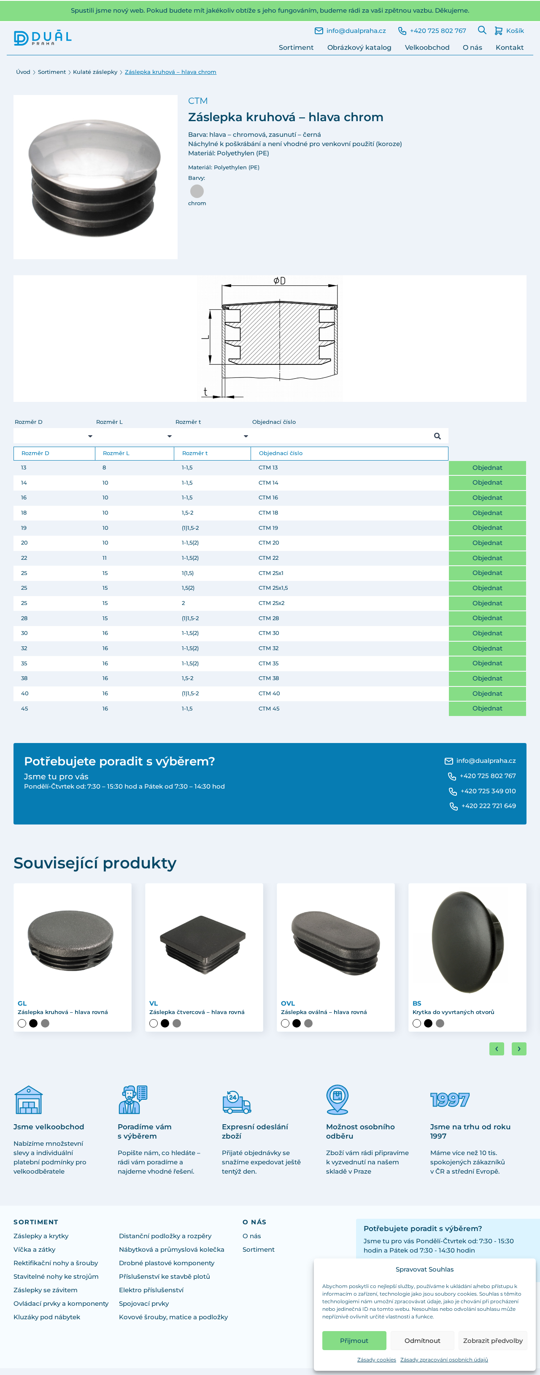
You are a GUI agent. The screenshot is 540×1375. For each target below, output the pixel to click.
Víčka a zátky (34, 1249)
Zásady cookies (376, 1359)
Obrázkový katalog (359, 47)
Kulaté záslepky (95, 72)
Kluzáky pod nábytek (47, 1317)
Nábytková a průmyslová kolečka (171, 1249)
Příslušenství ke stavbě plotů (164, 1276)
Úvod (23, 72)
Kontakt (510, 47)
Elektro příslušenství (151, 1290)
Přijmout (354, 1341)
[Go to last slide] (496, 1048)
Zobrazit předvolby (493, 1341)
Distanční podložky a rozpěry (165, 1236)
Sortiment (296, 47)
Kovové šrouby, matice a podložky (173, 1317)
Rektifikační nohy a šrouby (56, 1263)
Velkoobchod (427, 47)
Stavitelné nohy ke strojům (56, 1276)
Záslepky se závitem (46, 1290)
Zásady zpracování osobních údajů (444, 1359)
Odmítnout (422, 1341)
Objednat (487, 468)
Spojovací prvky (144, 1303)
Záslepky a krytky (41, 1236)
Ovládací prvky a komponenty (61, 1303)
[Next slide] (519, 1048)
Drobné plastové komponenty (166, 1263)
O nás (472, 47)
